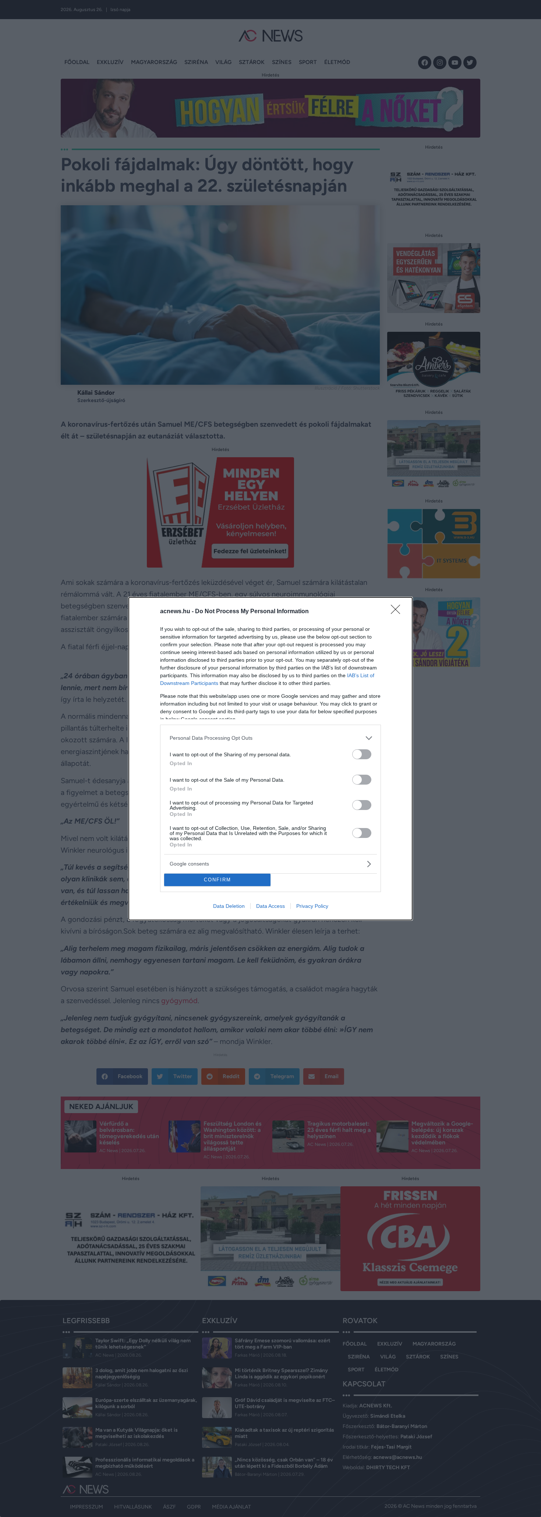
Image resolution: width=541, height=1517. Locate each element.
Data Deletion (229, 906)
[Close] (398, 612)
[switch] (361, 754)
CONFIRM (217, 879)
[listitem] (270, 738)
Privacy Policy (312, 906)
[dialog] (270, 758)
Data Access (270, 906)
